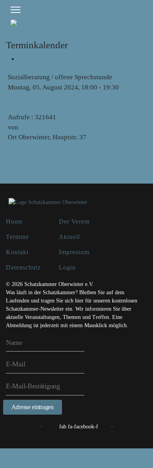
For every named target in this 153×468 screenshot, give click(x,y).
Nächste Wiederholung (39, 107)
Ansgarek (33, 127)
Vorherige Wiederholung (42, 97)
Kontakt (17, 252)
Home (14, 221)
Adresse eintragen (32, 407)
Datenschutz (23, 267)
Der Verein (74, 221)
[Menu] (15, 10)
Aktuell (69, 236)
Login (67, 267)
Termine (17, 236)
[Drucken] (21, 59)
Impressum (74, 252)
